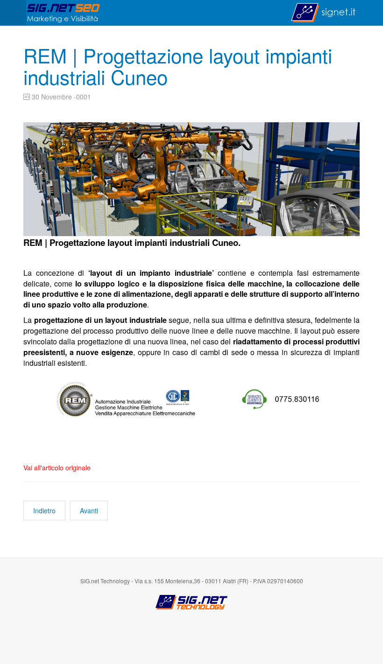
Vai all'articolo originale (57, 467)
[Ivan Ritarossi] (63, 13)
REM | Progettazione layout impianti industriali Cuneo (177, 66)
